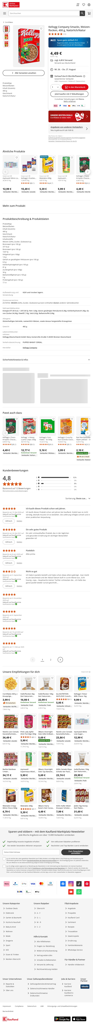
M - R (39, 922)
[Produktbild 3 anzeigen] (6, 44)
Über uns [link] (9, 990)
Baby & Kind (11, 927)
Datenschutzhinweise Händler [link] (42, 988)
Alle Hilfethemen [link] (43, 941)
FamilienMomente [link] (75, 945)
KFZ (7, 950)
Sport (8, 945)
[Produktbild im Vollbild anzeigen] (29, 46)
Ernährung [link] (72, 941)
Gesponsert (6, 176)
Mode (8, 936)
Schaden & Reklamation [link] (46, 960)
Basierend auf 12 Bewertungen (17, 488)
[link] (78, 4)
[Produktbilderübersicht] (6, 46)
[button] (56, 477)
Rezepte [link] (71, 927)
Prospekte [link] (72, 913)
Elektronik (10, 913)
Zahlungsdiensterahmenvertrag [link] (43, 984)
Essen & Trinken (12, 954)
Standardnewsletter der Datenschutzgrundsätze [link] (42, 860)
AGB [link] (41, 1006)
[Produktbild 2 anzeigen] (6, 36)
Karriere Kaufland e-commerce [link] (69, 993)
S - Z (38, 927)
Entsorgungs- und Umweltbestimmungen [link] (62, 1006)
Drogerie (9, 941)
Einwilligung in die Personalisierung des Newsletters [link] (48, 868)
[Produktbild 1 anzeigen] (6, 29)
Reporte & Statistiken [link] (10, 985)
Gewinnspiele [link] (73, 936)
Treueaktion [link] (73, 931)
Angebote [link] (72, 908)
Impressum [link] (7, 1006)
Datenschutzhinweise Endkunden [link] (39, 994)
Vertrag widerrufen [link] (44, 955)
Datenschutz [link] (31, 1006)
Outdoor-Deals (12, 908)
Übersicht (41, 908)
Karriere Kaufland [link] (68, 985)
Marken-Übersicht (13, 959)
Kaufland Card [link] (73, 917)
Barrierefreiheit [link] (8, 1011)
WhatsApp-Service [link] (75, 950)
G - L (38, 917)
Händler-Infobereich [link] (76, 964)
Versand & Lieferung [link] (45, 964)
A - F (38, 913)
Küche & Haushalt (13, 922)
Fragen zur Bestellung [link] (46, 946)
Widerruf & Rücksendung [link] (47, 951)
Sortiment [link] (72, 922)
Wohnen (9, 931)
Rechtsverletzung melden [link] (47, 969)
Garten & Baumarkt (13, 917)
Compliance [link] (19, 1006)
